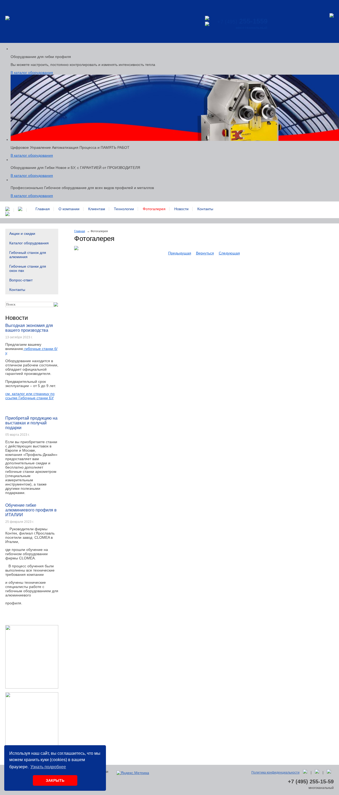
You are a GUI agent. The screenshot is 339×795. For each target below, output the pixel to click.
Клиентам (96, 209)
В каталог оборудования (32, 72)
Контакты (205, 209)
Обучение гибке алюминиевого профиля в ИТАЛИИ (31, 510)
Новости (181, 209)
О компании (69, 209)
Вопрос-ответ (21, 280)
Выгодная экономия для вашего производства (29, 328)
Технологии (124, 209)
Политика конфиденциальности (275, 772)
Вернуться (205, 253)
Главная (42, 209)
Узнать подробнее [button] (48, 767)
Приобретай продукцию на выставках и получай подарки (31, 423)
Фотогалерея (154, 209)
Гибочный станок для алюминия (27, 254)
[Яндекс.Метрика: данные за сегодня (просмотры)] (133, 773)
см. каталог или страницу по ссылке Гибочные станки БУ (30, 396)
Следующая (229, 253)
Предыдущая (179, 253)
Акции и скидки (22, 233)
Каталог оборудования (29, 243)
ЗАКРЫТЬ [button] (55, 780)
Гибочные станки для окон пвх (27, 268)
